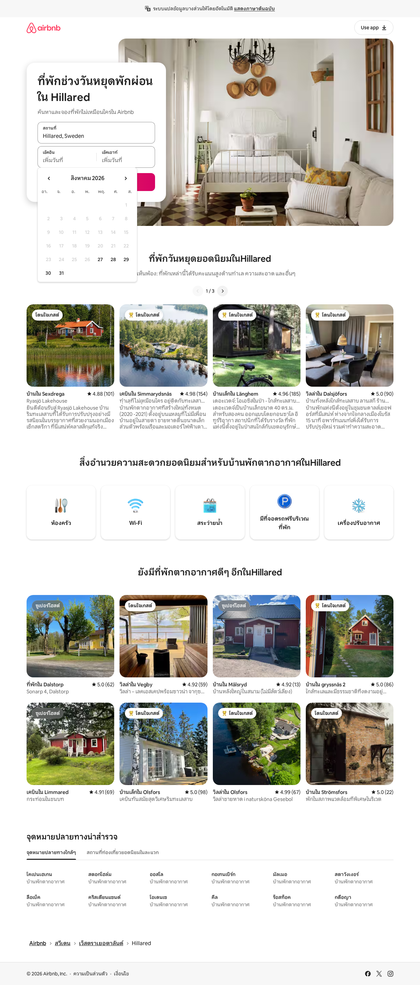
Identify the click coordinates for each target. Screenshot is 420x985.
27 (100, 259)
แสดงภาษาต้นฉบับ (254, 9)
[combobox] (96, 136)
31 (61, 273)
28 (113, 259)
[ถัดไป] (222, 291)
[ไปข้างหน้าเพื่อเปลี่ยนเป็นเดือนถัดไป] (125, 178)
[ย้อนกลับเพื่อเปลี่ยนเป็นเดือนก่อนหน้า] (49, 178)
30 (48, 273)
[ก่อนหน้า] (198, 291)
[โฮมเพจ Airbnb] (43, 27)
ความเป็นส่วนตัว (90, 974)
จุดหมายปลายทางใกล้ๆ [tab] (51, 852)
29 (126, 259)
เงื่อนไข (121, 974)
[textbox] (67, 160)
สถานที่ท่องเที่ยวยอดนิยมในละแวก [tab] (123, 852)
